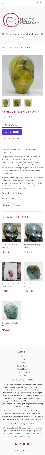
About (22, 359)
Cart (41, 3)
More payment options (12, 138)
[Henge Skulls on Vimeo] (28, 444)
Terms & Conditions (22, 372)
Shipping (22, 375)
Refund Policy (22, 369)
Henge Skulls (23, 451)
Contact (22, 363)
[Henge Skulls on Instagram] (20, 444)
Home (4, 47)
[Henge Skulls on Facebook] (16, 444)
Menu (7, 3)
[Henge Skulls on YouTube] (24, 444)
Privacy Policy (22, 366)
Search (22, 356)
